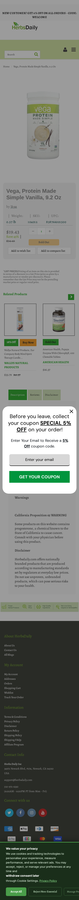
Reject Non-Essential (45, 891)
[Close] (71, 411)
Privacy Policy (48, 880)
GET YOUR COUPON (39, 477)
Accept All (16, 891)
